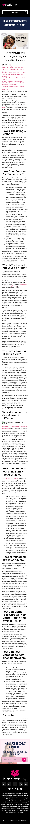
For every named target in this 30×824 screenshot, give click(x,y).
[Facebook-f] (4, 784)
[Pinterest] (21, 784)
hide (10, 64)
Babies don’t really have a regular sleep (14, 285)
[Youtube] (9, 784)
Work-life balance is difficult (10, 478)
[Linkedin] (26, 784)
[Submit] (24, 760)
